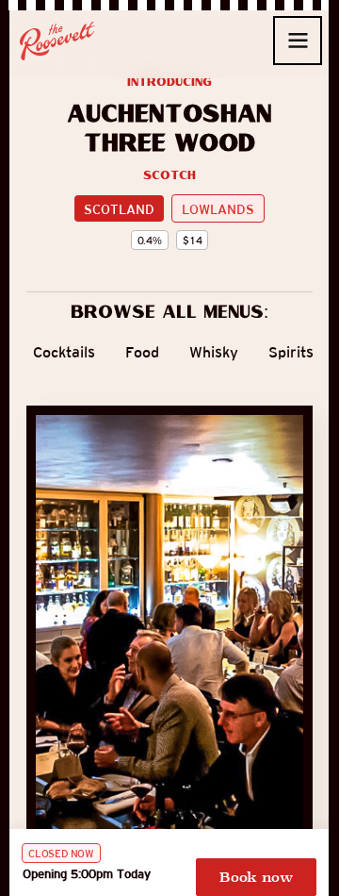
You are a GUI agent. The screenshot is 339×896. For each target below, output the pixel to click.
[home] (57, 41)
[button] (297, 40)
